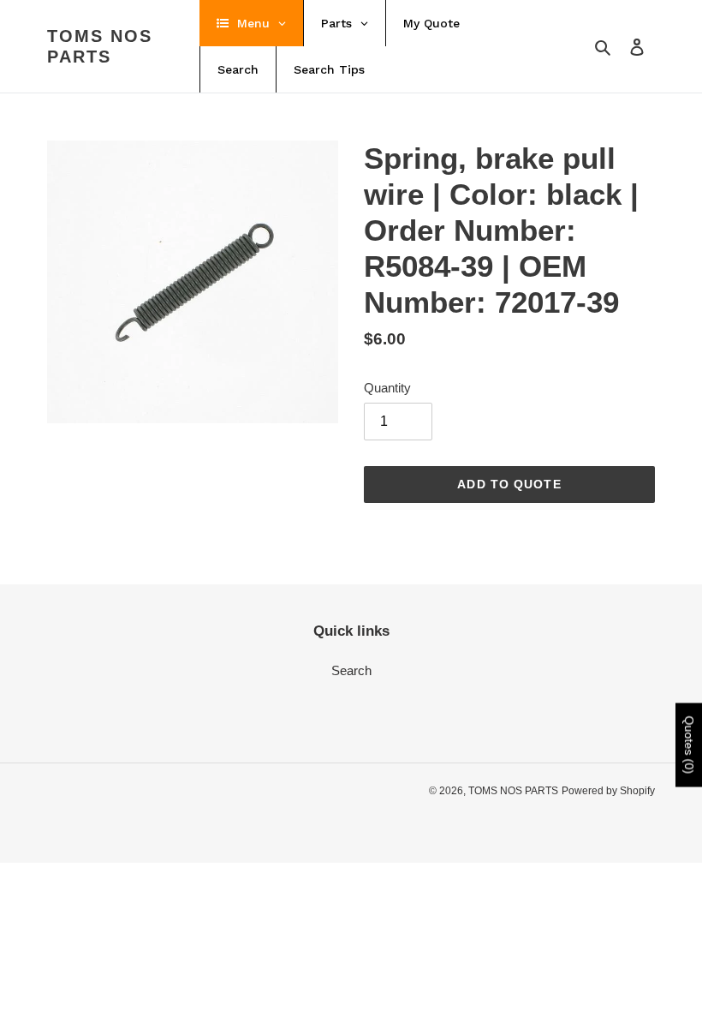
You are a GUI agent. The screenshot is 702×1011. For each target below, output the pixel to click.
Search (351, 670)
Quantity (387, 387)
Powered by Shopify (608, 791)
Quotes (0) (689, 745)
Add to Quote (509, 484)
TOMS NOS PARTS (99, 46)
